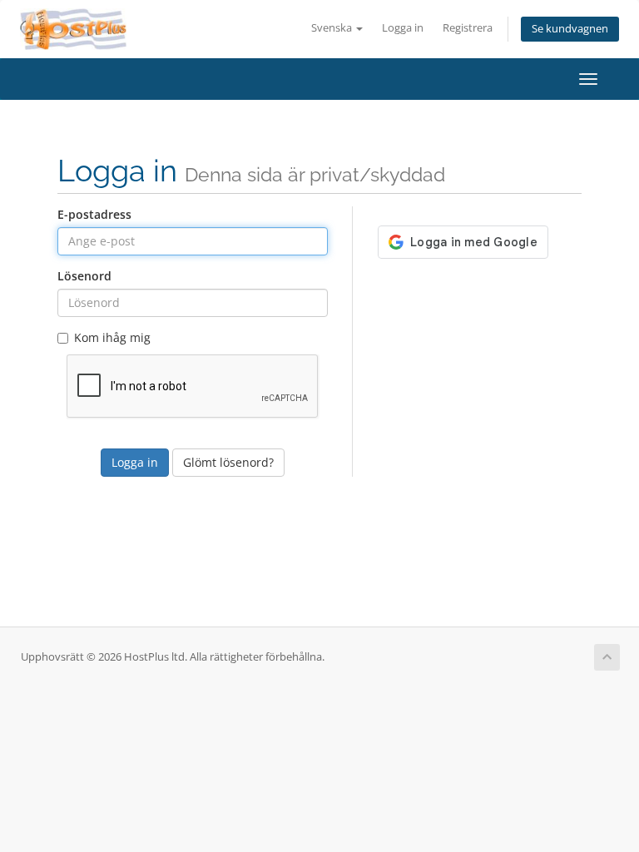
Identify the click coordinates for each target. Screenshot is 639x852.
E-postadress (94, 214)
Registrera (468, 28)
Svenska (332, 28)
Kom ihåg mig (112, 337)
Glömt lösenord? (228, 462)
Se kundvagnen (570, 29)
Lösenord (84, 276)
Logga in (403, 28)
